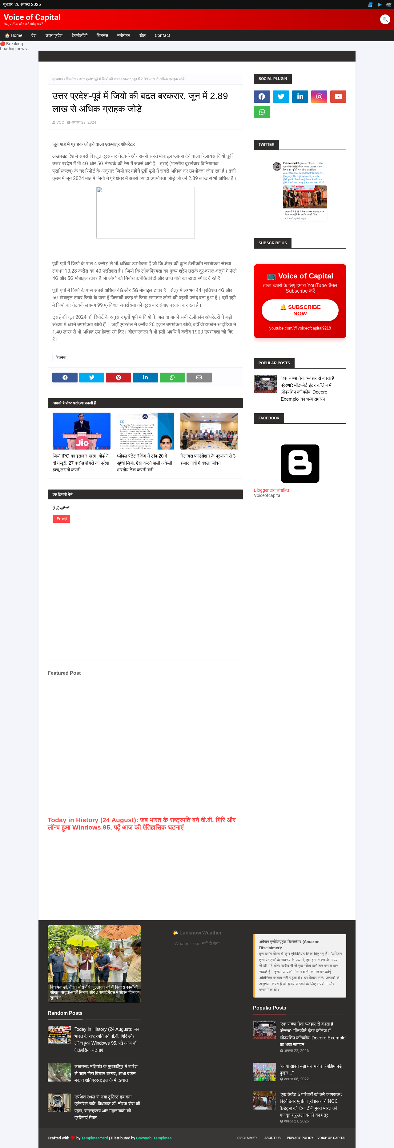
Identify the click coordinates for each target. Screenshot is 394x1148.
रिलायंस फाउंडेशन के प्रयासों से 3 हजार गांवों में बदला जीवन (207, 459)
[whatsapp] (262, 112)
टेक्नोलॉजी (79, 35)
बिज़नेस (102, 35)
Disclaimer (247, 1138)
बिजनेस (71, 79)
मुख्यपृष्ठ (57, 79)
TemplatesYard (94, 1138)
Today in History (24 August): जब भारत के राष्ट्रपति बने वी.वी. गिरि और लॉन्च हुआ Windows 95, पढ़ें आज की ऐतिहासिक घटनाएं (141, 823)
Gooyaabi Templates (154, 1138)
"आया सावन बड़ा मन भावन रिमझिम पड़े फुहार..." (311, 1069)
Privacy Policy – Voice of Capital (316, 1138)
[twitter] (281, 96)
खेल (142, 35)
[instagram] (319, 96)
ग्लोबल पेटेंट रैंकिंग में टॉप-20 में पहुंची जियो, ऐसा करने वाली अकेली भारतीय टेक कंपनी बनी (144, 462)
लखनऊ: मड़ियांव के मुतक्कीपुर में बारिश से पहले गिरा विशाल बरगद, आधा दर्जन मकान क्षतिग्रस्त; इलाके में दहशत (106, 1073)
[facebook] (262, 96)
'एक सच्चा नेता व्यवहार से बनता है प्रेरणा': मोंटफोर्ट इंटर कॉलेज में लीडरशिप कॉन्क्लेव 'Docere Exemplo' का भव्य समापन (307, 388)
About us (272, 1138)
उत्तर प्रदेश (54, 35)
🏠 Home (13, 35)
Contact (162, 35)
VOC (60, 122)
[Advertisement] (300, 611)
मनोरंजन (123, 35)
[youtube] (338, 96)
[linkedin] (300, 96)
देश (33, 35)
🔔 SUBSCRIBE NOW (300, 310)
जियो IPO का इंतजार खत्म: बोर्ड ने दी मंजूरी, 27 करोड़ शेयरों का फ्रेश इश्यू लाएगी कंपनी (81, 462)
